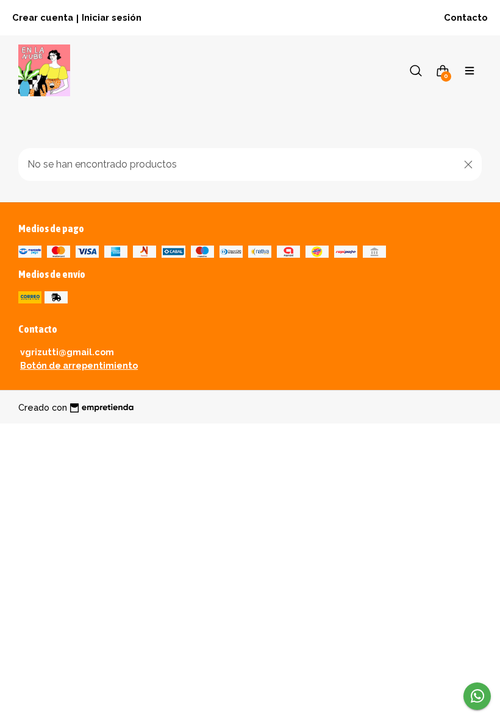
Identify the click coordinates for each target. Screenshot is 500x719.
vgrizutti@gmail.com (67, 352)
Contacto (466, 17)
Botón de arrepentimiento (79, 365)
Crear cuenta (42, 17)
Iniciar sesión (111, 17)
